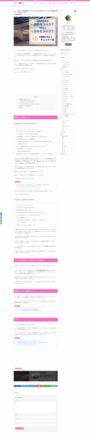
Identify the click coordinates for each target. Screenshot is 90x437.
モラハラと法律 (64, 86)
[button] (17, 386)
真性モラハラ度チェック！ (25, 99)
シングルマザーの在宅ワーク (66, 64)
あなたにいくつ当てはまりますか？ (27, 102)
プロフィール (68, 44)
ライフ (63, 118)
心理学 (63, 128)
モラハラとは (64, 78)
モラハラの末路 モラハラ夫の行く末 (68, 96)
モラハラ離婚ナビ (19, 3)
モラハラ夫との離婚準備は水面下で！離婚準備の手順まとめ (29, 310)
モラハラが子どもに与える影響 (67, 74)
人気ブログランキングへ (64, 53)
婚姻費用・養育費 (65, 136)
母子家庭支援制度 (65, 66)
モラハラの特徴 (64, 98)
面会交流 (63, 151)
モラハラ (16, 14)
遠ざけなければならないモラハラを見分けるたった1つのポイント (30, 340)
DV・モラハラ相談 (65, 70)
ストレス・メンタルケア (66, 120)
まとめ (21, 107)
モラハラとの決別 (65, 76)
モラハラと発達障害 (65, 88)
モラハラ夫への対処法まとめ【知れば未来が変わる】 (28, 309)
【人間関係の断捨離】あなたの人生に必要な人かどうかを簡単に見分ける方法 (32, 342)
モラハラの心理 (64, 94)
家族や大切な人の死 (65, 126)
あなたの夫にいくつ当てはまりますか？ (28, 100)
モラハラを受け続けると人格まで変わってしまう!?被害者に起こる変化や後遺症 (33, 184)
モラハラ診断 (19, 14)
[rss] (74, 0)
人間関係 (63, 122)
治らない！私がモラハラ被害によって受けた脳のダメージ (28, 186)
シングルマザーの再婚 (65, 62)
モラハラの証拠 (64, 100)
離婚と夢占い (64, 153)
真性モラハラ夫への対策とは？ (26, 105)
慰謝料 (63, 138)
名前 (16, 414)
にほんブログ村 (63, 52)
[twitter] (71, 0)
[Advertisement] (36, 83)
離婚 (62, 134)
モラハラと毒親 (64, 84)
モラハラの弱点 (64, 92)
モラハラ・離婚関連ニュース (66, 116)
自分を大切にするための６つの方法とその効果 (26, 344)
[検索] (75, 0)
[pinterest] (73, 0)
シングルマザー (64, 60)
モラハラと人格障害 (65, 80)
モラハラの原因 (64, 90)
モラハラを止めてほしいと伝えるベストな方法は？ (30, 103)
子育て (63, 124)
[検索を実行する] (75, 11)
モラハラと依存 (64, 82)
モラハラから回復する (65, 72)
